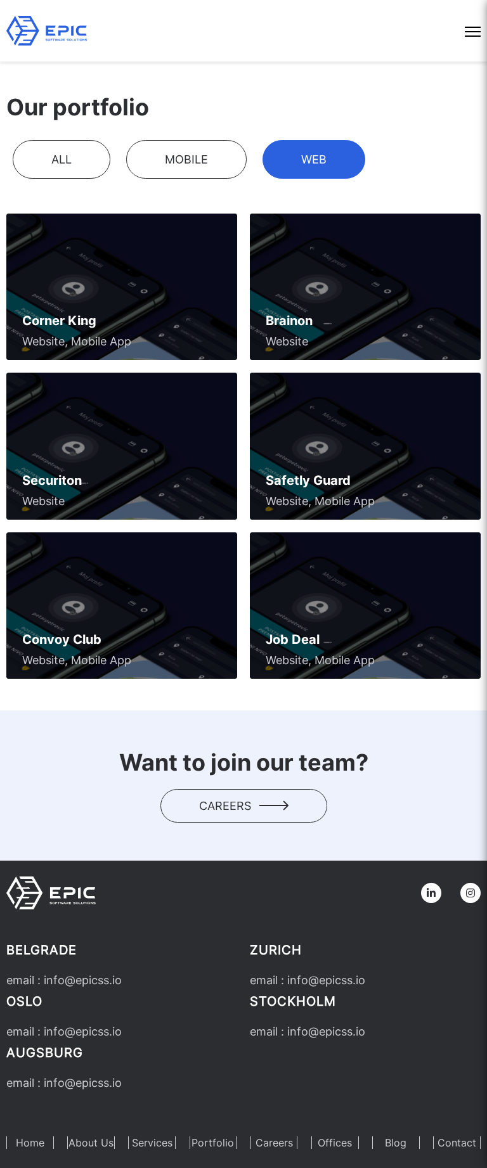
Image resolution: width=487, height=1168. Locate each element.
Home (30, 1142)
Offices (335, 1142)
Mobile (186, 159)
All (61, 159)
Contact (457, 1142)
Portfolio (213, 1142)
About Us (91, 1142)
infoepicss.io (83, 980)
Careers (226, 805)
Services (152, 1142)
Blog (395, 1142)
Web (314, 159)
